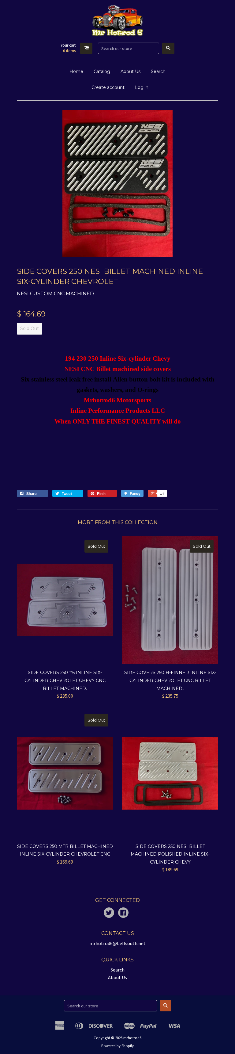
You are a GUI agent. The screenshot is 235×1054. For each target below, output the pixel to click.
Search (158, 71)
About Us (130, 71)
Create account (108, 87)
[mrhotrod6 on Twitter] (109, 913)
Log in (141, 87)
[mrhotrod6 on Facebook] (123, 913)
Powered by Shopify (117, 1045)
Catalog (102, 71)
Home (76, 71)
